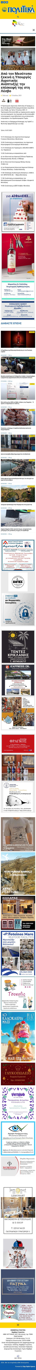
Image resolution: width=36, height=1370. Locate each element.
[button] (33, 30)
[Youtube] (7, 2)
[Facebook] (4, 2)
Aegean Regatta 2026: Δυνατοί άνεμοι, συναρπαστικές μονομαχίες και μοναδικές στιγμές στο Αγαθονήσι (16, 529)
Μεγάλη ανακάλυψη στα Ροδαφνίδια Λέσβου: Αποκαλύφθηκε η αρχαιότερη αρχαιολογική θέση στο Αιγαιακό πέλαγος (18, 376)
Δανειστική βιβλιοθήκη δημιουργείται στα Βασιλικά (15, 454)
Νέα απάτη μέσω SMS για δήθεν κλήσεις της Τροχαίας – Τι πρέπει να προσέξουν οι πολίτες (17, 402)
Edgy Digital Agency (29, 1366)
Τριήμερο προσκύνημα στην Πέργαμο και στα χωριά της (16, 504)
